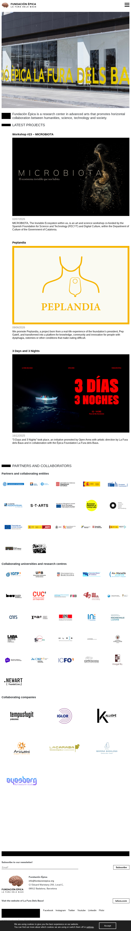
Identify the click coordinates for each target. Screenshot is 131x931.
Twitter (71, 910)
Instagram (61, 910)
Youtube (81, 910)
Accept (107, 925)
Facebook (48, 910)
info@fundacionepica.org (41, 881)
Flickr (101, 910)
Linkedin (92, 910)
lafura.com (121, 901)
